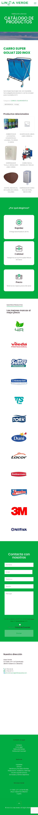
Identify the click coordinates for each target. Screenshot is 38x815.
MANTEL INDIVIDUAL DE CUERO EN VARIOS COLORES (11, 190)
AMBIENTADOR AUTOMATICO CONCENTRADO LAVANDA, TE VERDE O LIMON (11, 138)
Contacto (19, 745)
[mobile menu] (35, 3)
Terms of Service (20, 621)
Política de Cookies (19, 749)
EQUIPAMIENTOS (22, 100)
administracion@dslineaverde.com (16, 673)
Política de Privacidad (22, 627)
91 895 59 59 (9, 669)
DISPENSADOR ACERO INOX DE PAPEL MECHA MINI (27, 190)
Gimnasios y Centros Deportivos (19, 774)
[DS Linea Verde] (15, 3)
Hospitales (19, 764)
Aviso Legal (19, 747)
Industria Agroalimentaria (19, 772)
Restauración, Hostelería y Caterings (19, 770)
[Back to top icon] (19, 803)
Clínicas (19, 766)
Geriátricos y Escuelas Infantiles (19, 768)
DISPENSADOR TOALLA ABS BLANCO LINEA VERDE (11, 165)
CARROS (13, 100)
